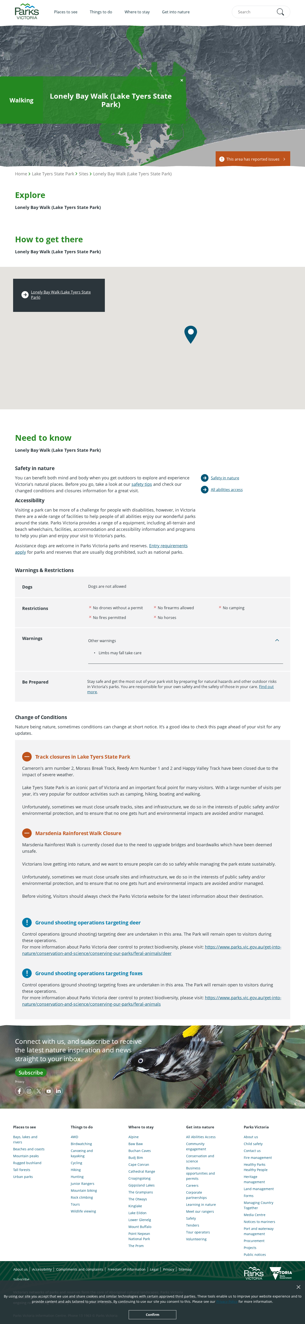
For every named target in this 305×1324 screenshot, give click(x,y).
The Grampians (140, 1192)
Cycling (76, 1163)
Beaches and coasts (29, 1149)
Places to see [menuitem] (65, 12)
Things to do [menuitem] (101, 12)
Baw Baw (135, 1143)
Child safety (253, 1143)
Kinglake (135, 1206)
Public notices (255, 1254)
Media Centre (254, 1214)
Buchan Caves (139, 1150)
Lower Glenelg (139, 1219)
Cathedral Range (141, 1171)
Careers (192, 1185)
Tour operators (198, 1232)
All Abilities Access (201, 1137)
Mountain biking (84, 1190)
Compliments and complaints (79, 1269)
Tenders (192, 1225)
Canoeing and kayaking (82, 1153)
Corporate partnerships (196, 1195)
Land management (259, 1189)
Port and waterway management (259, 1231)
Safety (191, 1218)
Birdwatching (81, 1143)
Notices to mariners (259, 1221)
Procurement (254, 1240)
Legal (154, 1269)
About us (251, 1137)
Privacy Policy (227, 1301)
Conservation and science (200, 1158)
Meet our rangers (200, 1211)
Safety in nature (225, 478)
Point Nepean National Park (139, 1236)
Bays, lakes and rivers (25, 1139)
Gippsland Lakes (141, 1185)
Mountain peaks (26, 1156)
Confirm (152, 1314)
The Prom (136, 1245)
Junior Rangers (82, 1183)
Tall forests (21, 1169)
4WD (74, 1137)
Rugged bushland (27, 1163)
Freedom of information (127, 1269)
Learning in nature (201, 1204)
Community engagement (196, 1146)
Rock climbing (82, 1197)
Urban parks (23, 1176)
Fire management (258, 1157)
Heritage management (254, 1179)
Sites (83, 174)
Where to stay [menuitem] (137, 12)
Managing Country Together (258, 1205)
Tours (75, 1204)
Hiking (76, 1169)
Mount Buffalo (139, 1226)
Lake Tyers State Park (53, 173)
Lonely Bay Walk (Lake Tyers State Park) (132, 173)
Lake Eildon (137, 1213)
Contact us (252, 1150)
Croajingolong (139, 1178)
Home (21, 174)
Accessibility (42, 1269)
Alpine (133, 1137)
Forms (249, 1195)
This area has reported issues (253, 159)
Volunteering (196, 1239)
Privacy (19, 1082)
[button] (280, 11)
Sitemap (185, 1269)
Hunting (77, 1176)
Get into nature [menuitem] (176, 12)
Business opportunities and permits (200, 1173)
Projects (250, 1247)
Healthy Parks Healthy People (256, 1167)
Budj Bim (135, 1157)
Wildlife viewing (83, 1211)
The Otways (137, 1199)
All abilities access (227, 489)
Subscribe (31, 1072)
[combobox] (261, 12)
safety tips (142, 484)
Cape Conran (138, 1164)
